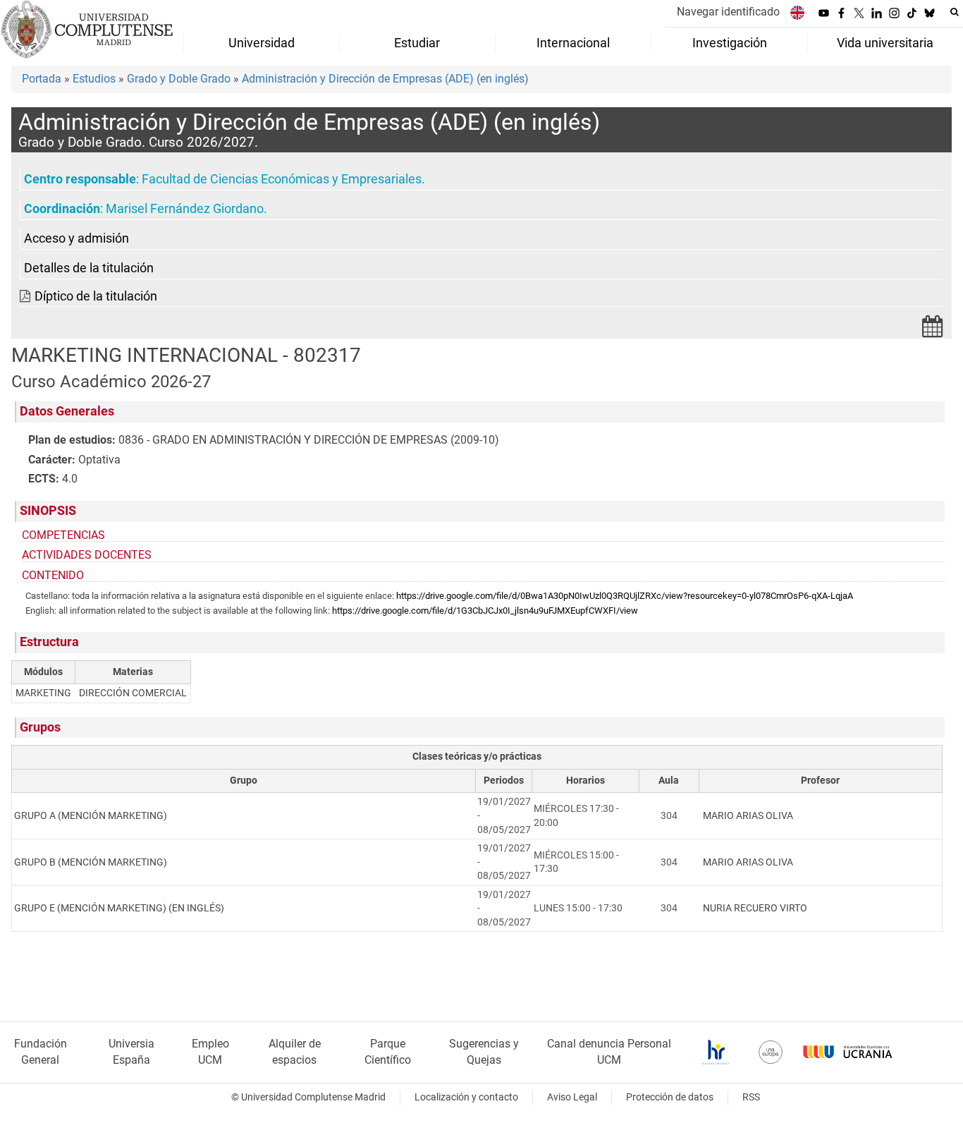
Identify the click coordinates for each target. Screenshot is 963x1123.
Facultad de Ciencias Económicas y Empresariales (282, 179)
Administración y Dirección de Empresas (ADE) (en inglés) (385, 78)
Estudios (94, 78)
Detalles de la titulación (89, 268)
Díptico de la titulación (96, 296)
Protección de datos (669, 1097)
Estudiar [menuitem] (417, 43)
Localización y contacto (466, 1097)
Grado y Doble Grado (179, 78)
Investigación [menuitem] (729, 43)
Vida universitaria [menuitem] (885, 43)
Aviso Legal (572, 1097)
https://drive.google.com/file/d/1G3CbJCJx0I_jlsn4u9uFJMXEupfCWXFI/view (485, 610)
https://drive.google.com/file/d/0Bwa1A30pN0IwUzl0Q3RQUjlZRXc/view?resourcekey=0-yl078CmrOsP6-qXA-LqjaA (624, 595)
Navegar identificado (728, 11)
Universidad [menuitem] (261, 43)
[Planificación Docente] (932, 330)
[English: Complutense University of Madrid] (797, 12)
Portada (41, 78)
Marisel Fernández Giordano (185, 209)
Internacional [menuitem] (573, 43)
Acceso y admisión (76, 238)
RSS (751, 1097)
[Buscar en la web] (954, 12)
